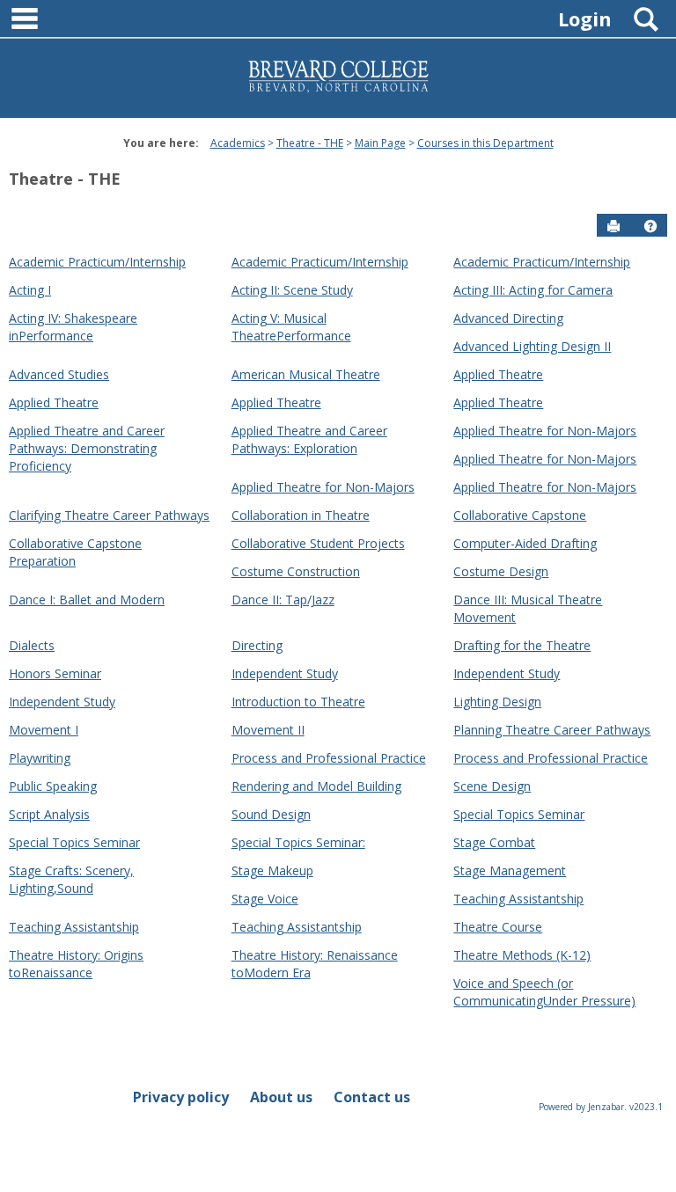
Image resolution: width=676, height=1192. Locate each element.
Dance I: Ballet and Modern (87, 599)
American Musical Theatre (305, 374)
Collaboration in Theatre (300, 515)
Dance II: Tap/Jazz (282, 599)
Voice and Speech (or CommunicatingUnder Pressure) (544, 992)
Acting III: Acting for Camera (533, 290)
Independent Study (284, 673)
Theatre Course (497, 926)
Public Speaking (53, 786)
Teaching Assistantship (518, 898)
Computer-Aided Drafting (525, 543)
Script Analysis (49, 814)
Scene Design (492, 786)
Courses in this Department (485, 142)
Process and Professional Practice (328, 758)
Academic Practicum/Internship (97, 261)
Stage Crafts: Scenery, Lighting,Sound (71, 879)
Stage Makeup (272, 870)
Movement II (268, 729)
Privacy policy (181, 1097)
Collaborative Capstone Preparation (75, 552)
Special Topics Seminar (518, 814)
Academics (237, 142)
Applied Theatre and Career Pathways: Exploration (309, 439)
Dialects (32, 645)
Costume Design (500, 571)
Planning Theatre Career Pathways (551, 729)
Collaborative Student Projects (318, 543)
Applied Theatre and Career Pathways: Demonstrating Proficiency (87, 448)
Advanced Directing (508, 318)
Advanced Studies (59, 374)
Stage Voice (264, 898)
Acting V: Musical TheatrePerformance (291, 327)
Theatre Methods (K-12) (522, 955)
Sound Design (271, 814)
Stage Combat (494, 842)
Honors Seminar (55, 673)
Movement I (43, 729)
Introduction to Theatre (298, 701)
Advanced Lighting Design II (532, 346)
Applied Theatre (498, 374)
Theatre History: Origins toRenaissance (76, 964)
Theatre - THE (309, 142)
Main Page (380, 142)
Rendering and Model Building (316, 786)
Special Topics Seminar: (298, 842)
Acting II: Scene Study (292, 290)
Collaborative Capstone (519, 515)
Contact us (372, 1097)
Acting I (30, 290)
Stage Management (509, 870)
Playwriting (39, 758)
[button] (650, 226)
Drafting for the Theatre (522, 645)
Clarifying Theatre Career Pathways (109, 515)
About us (281, 1097)
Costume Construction (295, 571)
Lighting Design (497, 701)
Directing (257, 645)
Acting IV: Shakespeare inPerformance (73, 327)
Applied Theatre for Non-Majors (544, 430)
